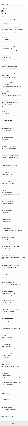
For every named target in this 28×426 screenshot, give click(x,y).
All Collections (3, 8)
